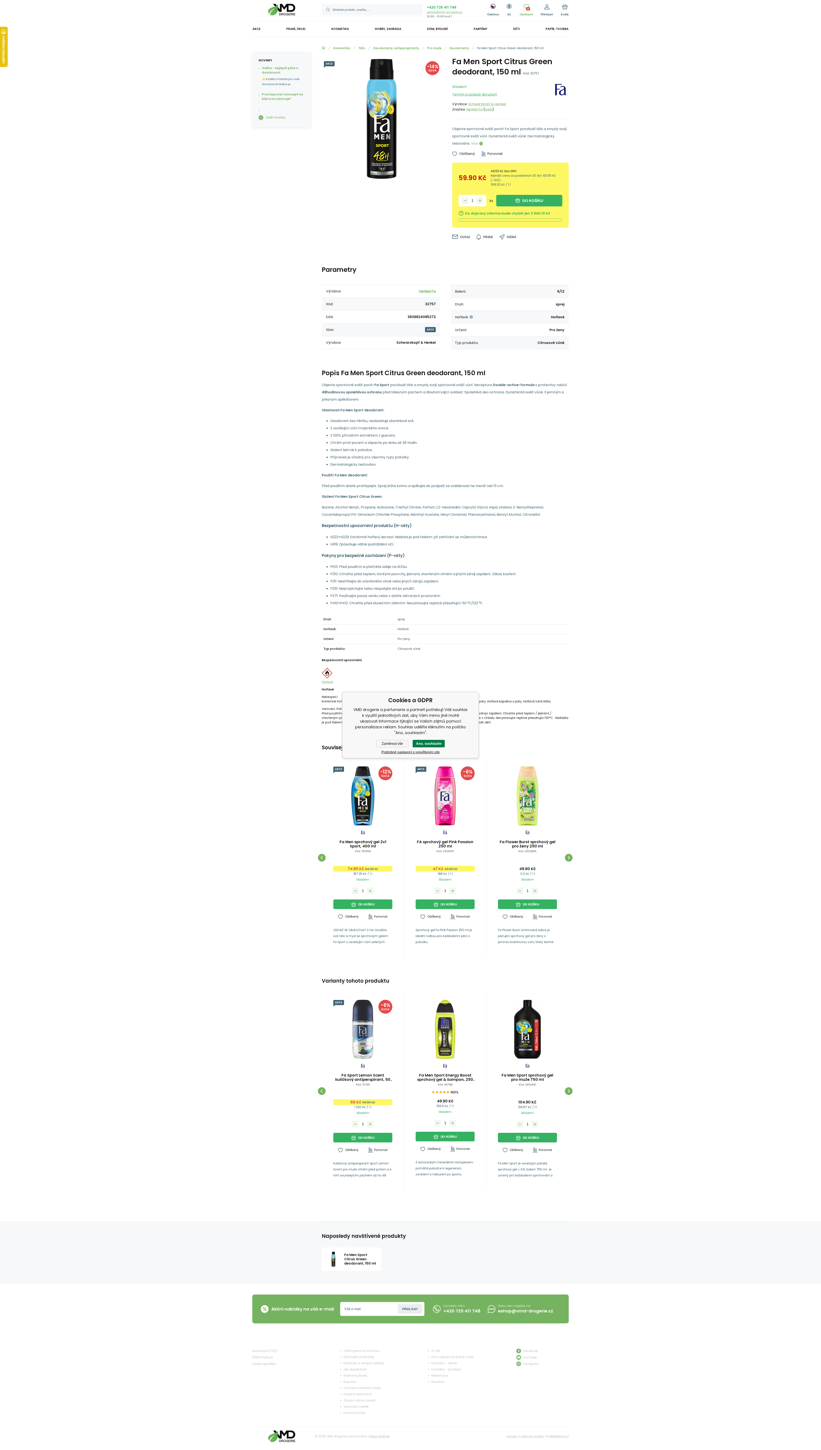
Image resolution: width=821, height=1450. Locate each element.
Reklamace (439, 1375)
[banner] (281, 11)
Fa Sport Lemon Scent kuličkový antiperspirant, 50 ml (362, 1077)
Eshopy (512, 1436)
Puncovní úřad (354, 1413)
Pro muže (434, 48)
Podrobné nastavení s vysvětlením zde (410, 752)
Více (474, 143)
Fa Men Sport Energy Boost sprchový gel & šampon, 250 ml (445, 1077)
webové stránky (532, 1436)
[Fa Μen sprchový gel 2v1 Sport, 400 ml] (362, 795)
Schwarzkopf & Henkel (487, 104)
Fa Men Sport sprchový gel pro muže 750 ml (527, 1077)
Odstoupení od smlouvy (361, 1351)
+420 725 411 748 (441, 7)
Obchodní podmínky (359, 1357)
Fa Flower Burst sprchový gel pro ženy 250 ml (527, 844)
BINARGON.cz (559, 1436)
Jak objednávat (355, 1369)
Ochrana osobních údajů (362, 1388)
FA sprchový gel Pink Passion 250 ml (445, 844)
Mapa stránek (379, 1436)
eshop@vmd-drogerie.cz (444, 12)
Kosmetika (341, 48)
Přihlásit (410, 1309)
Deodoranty (459, 48)
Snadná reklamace (358, 1394)
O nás (435, 1351)
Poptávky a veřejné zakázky (364, 1363)
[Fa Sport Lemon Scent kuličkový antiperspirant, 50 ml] (362, 1029)
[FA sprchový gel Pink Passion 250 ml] (445, 795)
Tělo (361, 48)
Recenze (437, 1382)
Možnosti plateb (355, 1375)
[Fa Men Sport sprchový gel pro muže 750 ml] (527, 1029)
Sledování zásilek (356, 1406)
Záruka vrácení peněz (360, 1400)
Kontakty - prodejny (446, 1369)
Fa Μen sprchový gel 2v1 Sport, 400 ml (363, 844)
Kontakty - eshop (444, 1363)
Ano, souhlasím (429, 743)
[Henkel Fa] (560, 97)
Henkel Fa (474, 109)
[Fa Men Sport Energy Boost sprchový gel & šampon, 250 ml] (445, 1029)
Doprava (350, 1382)
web (488, 109)
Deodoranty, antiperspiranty (396, 48)
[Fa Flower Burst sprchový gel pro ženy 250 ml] (527, 795)
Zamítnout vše (392, 743)
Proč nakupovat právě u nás (452, 1357)
